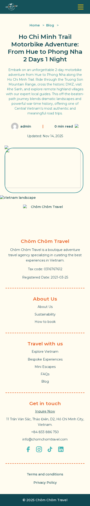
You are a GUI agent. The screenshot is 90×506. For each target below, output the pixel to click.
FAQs (45, 374)
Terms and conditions (45, 474)
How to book (45, 322)
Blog (50, 25)
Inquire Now (45, 411)
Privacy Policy (45, 482)
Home (35, 25)
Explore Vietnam (45, 352)
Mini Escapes (45, 367)
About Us (45, 307)
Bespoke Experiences (45, 359)
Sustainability (45, 314)
